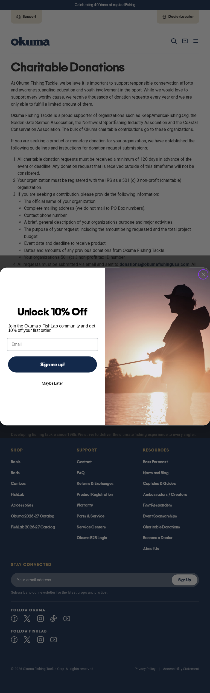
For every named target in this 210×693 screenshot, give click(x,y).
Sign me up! (52, 364)
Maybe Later (52, 383)
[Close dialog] (203, 274)
